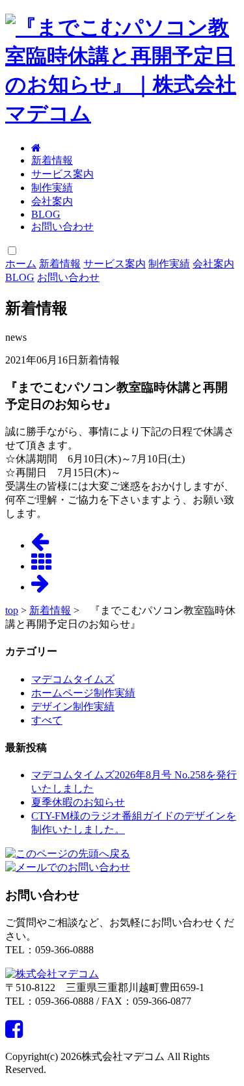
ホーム (20, 263)
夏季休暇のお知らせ (78, 802)
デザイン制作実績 (73, 706)
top (11, 610)
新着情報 (52, 160)
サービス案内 (62, 173)
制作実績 (52, 187)
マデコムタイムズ (73, 679)
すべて (46, 720)
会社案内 (52, 201)
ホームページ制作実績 (83, 692)
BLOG (46, 214)
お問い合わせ (62, 226)
